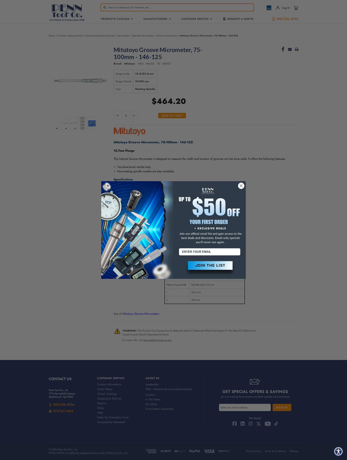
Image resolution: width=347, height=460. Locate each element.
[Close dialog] (241, 186)
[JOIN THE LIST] (210, 268)
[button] (210, 268)
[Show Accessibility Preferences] (338, 451)
